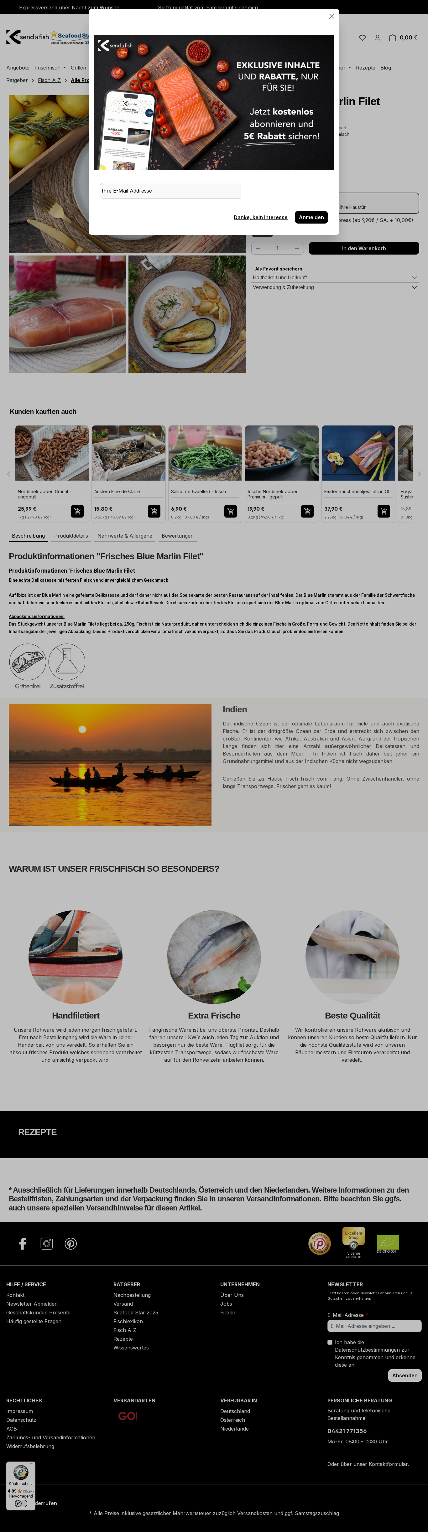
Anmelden (311, 217)
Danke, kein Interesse (261, 217)
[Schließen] (332, 16)
